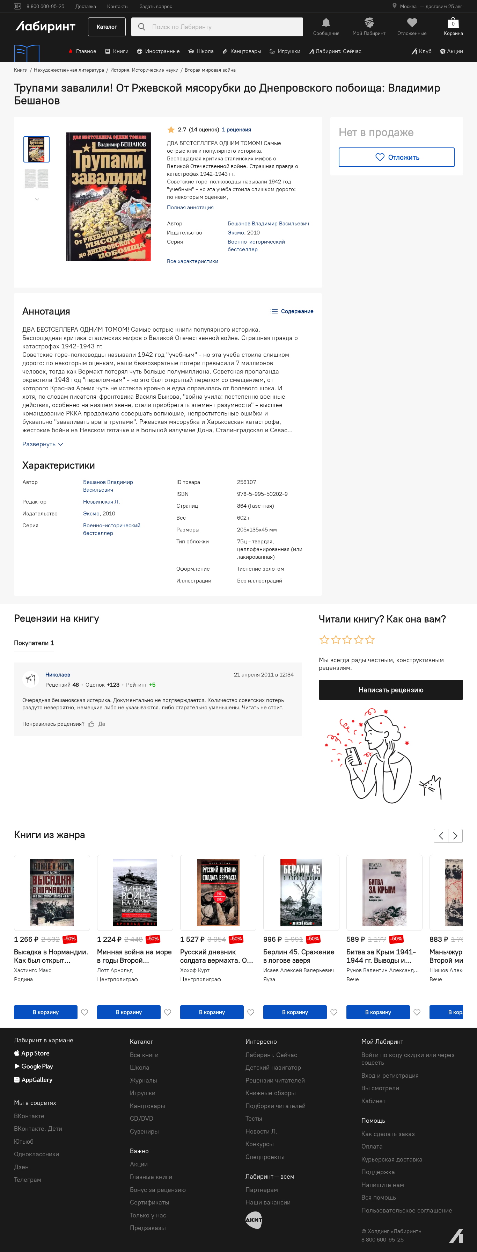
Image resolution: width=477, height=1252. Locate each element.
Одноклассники (36, 1154)
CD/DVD (141, 1118)
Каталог (107, 26)
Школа (205, 51)
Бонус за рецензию (158, 1190)
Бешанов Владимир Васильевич (268, 223)
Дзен (21, 1167)
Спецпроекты (265, 1157)
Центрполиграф (117, 979)
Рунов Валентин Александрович (383, 970)
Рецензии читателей (275, 1080)
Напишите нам (382, 1185)
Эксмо (236, 232)
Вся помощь (378, 1197)
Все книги (144, 1055)
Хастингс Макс (32, 970)
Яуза (269, 979)
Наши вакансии (268, 1202)
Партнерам (261, 1190)
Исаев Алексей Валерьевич (298, 970)
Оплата (372, 1146)
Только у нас (148, 1215)
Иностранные (162, 51)
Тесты (253, 1118)
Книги (121, 51)
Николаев (57, 674)
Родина (23, 979)
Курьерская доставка (392, 1159)
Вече (352, 979)
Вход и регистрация (390, 1075)
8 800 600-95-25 (382, 1239)
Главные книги (151, 1177)
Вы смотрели (380, 1088)
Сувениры (144, 1131)
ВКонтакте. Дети (38, 1128)
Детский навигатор (273, 1067)
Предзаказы (148, 1228)
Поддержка (378, 1172)
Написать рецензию (391, 690)
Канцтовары (245, 51)
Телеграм (27, 1180)
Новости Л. (261, 1131)
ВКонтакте (29, 1116)
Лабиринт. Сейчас (338, 51)
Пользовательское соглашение (406, 1210)
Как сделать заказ (388, 1134)
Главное (86, 51)
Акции (455, 51)
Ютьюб (24, 1141)
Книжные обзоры (270, 1093)
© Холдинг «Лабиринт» (391, 1231)
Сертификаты (149, 1202)
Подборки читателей (275, 1106)
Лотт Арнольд (115, 970)
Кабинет (373, 1101)
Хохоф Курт (195, 970)
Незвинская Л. (101, 501)
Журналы (143, 1080)
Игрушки (289, 51)
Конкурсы (259, 1144)
